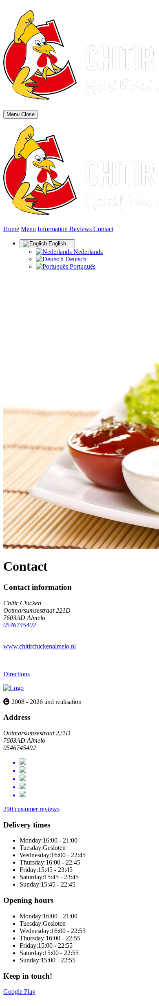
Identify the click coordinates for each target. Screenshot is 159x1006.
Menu (28, 228)
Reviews (81, 228)
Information (53, 228)
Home (11, 228)
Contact (103, 228)
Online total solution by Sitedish (44, 998)
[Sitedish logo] (13, 687)
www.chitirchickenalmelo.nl (39, 646)
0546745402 (19, 625)
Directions (16, 674)
